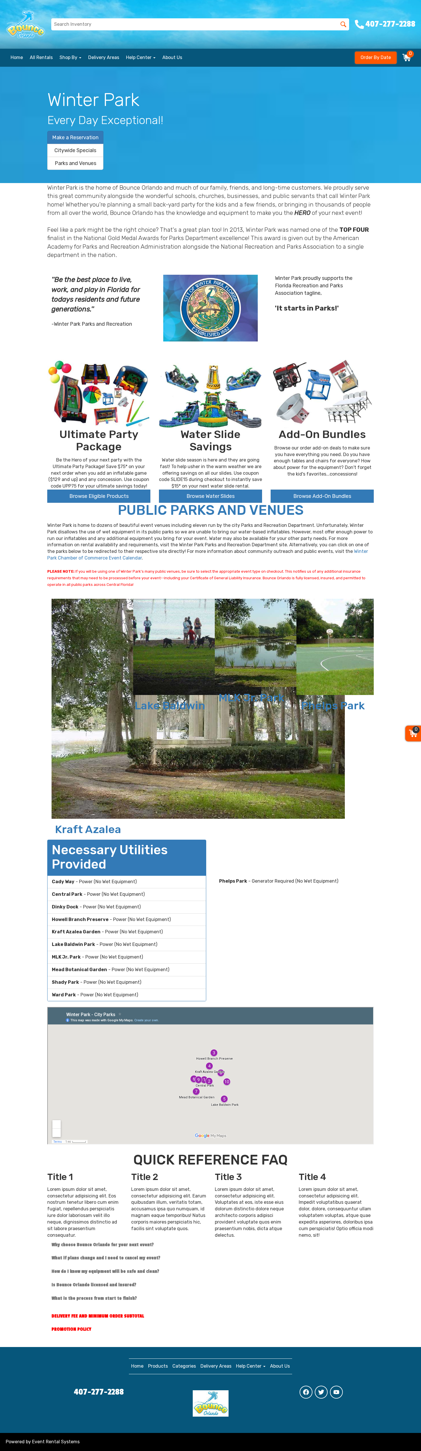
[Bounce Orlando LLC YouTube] (336, 1392)
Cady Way (88, 677)
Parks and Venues (75, 163)
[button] (31, 717)
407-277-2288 (99, 1392)
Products (158, 1366)
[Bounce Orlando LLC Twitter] (321, 1392)
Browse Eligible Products (99, 496)
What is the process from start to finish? (94, 1298)
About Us (172, 57)
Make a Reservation (75, 137)
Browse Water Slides (210, 496)
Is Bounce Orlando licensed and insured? (94, 1285)
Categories (184, 1366)
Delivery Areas (103, 57)
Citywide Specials (75, 150)
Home (17, 57)
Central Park (169, 727)
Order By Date (376, 57)
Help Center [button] (139, 57)
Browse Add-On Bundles (322, 496)
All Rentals (41, 57)
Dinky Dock (251, 829)
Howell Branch (333, 711)
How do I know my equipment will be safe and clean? (105, 1271)
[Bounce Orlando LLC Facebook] (306, 1392)
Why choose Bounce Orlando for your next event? (103, 1245)
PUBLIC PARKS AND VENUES (211, 510)
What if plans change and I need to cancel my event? (106, 1258)
